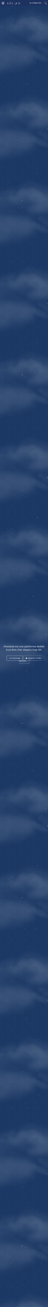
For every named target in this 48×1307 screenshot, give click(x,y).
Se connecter (35, 3)
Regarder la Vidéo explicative (30, 659)
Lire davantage (14, 658)
